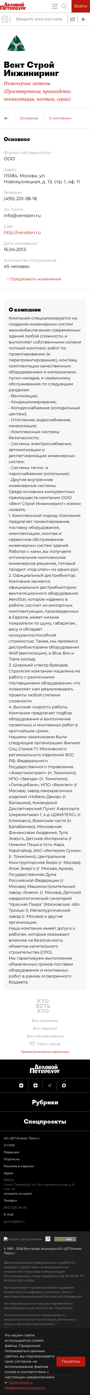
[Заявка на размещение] (84, 19)
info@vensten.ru (22, 215)
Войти (80, 6)
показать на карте (18, 1193)
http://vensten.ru (22, 232)
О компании (60, 118)
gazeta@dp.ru (14, 1221)
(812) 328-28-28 (15, 1207)
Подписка (12, 1159)
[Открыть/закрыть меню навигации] (54, 6)
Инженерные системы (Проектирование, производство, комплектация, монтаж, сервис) (38, 91)
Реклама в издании (19, 1166)
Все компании (45, 1020)
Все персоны (45, 1028)
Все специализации (45, 1036)
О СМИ (9, 1145)
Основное (29, 118)
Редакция (11, 1152)
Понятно (71, 1361)
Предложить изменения (35, 279)
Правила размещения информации (45, 1051)
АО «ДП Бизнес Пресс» (22, 1138)
